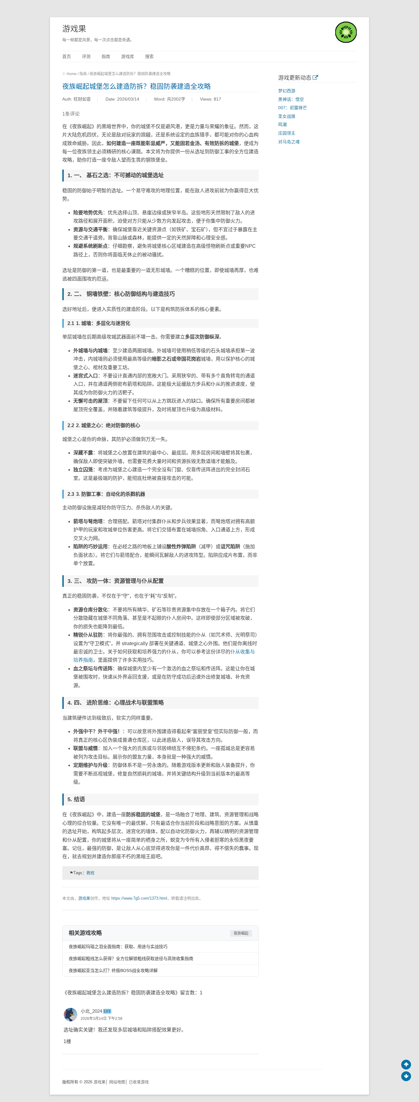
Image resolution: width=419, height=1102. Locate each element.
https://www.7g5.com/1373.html (139, 898)
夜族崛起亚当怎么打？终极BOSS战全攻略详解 (113, 970)
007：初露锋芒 (292, 107)
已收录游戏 (139, 1082)
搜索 (149, 56)
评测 (86, 56)
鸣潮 (282, 124)
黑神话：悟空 (291, 99)
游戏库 (127, 56)
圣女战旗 (286, 116)
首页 (66, 56)
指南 (106, 56)
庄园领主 (286, 133)
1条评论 (71, 114)
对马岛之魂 (289, 142)
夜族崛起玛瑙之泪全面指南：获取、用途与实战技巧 (118, 946)
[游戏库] (315, 78)
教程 (90, 873)
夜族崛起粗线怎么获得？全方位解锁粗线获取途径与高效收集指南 (131, 958)
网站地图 (117, 1082)
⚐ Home (69, 74)
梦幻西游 (286, 91)
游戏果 (74, 28)
